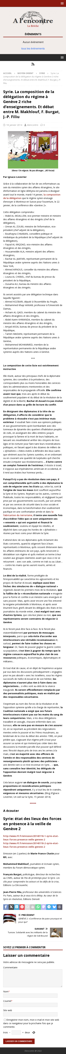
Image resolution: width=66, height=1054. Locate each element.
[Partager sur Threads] (59, 907)
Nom (5, 991)
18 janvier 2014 (14, 124)
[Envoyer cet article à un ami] (27, 907)
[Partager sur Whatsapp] (38, 907)
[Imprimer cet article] (33, 907)
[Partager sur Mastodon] (43, 907)
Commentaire (10, 967)
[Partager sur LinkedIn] (16, 907)
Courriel (7, 1000)
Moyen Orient (25, 73)
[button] (61, 3)
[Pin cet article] (22, 907)
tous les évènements (33, 48)
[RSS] (33, 64)
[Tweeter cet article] (11, 907)
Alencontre (32, 124)
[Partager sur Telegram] (49, 907)
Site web (7, 1010)
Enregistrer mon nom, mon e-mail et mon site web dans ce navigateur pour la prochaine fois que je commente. (31, 1023)
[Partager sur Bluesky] (54, 907)
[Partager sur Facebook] (6, 907)
